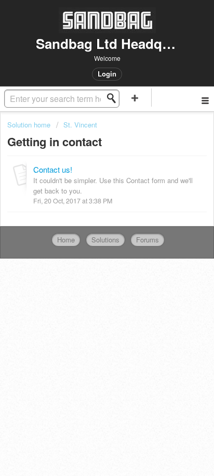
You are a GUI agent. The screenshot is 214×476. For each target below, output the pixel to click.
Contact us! (52, 169)
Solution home (29, 125)
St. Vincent (80, 125)
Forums (147, 240)
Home (66, 240)
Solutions (105, 240)
